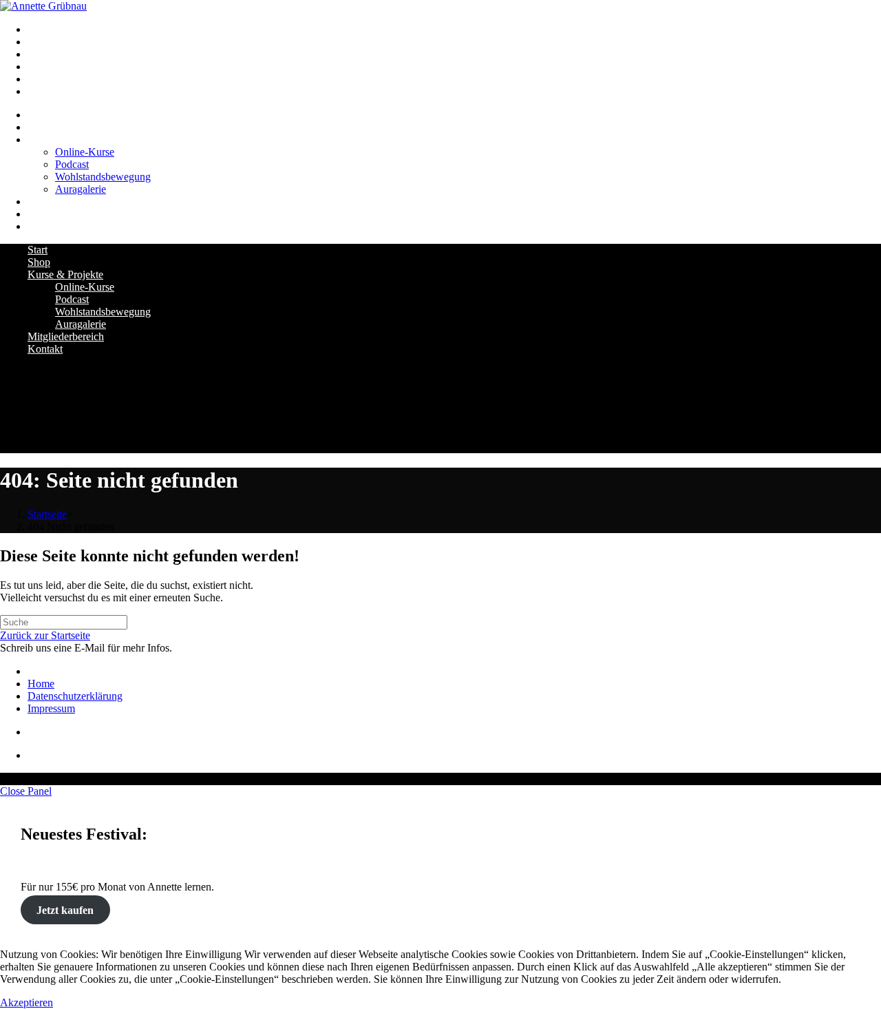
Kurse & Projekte (65, 274)
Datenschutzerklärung (75, 696)
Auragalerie (80, 324)
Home (41, 683)
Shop (39, 262)
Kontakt (45, 349)
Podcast (72, 299)
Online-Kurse (84, 287)
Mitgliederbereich (66, 336)
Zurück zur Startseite (45, 635)
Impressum (51, 708)
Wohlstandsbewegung (103, 312)
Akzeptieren (26, 1002)
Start (37, 250)
